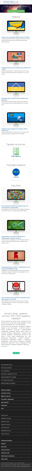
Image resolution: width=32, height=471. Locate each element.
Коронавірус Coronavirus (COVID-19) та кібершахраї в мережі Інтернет (13, 237)
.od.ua (16, 177)
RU (15, 466)
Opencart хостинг (5, 424)
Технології (4, 405)
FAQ (2, 408)
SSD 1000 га (16, 156)
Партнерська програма (7, 456)
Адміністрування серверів (8, 383)
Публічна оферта (6, 390)
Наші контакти (5, 450)
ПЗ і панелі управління (7, 380)
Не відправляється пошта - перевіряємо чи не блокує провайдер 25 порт (16, 267)
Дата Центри (4, 402)
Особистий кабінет (6, 440)
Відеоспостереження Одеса (23, 466)
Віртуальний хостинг (6, 364)
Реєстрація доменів (6, 367)
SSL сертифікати (5, 371)
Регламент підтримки (7, 399)
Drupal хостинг (5, 427)
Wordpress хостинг (6, 418)
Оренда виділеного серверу (8, 377)
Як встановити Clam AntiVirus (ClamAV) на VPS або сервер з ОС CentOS (16, 298)
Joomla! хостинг (5, 421)
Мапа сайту (4, 459)
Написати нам (5, 453)
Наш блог (4, 446)
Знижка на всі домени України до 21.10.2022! (15, 37)
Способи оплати (5, 393)
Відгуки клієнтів (5, 396)
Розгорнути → (5, 346)
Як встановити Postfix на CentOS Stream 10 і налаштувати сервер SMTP (15, 206)
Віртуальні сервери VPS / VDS (9, 374)
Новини (3, 443)
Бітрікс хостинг (5, 433)
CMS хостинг (4, 415)
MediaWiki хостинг (6, 430)
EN (13, 466)
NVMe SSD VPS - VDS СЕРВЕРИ (16, 11)
